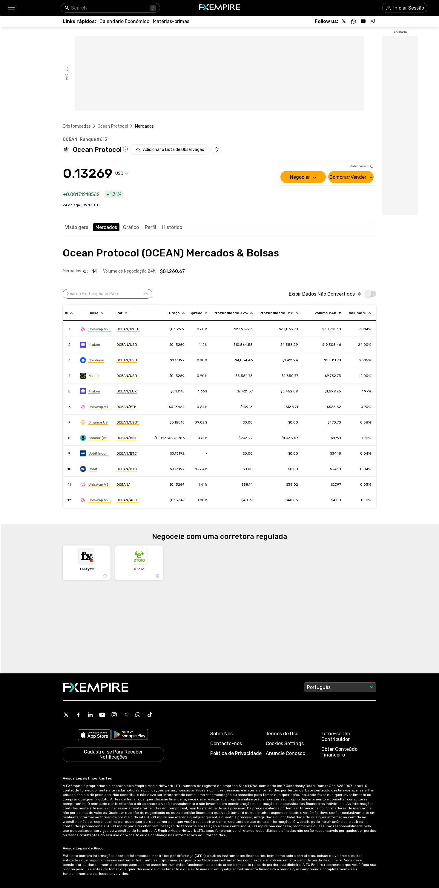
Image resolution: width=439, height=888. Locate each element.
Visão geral (77, 227)
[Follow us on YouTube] (363, 21)
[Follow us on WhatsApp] (353, 21)
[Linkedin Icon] (90, 714)
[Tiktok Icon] (150, 714)
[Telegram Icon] (126, 714)
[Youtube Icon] (102, 714)
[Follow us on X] (344, 21)
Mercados (106, 227)
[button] (11, 7)
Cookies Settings (285, 743)
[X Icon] (66, 714)
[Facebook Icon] (78, 714)
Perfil (150, 227)
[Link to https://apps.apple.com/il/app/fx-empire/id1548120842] (94, 735)
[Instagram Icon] (114, 714)
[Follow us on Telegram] (372, 21)
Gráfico (131, 227)
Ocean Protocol (113, 126)
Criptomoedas (77, 126)
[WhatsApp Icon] (138, 714)
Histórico (172, 227)
